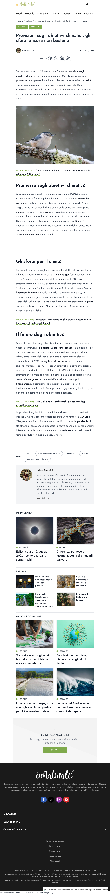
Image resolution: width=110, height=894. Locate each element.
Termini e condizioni (55, 840)
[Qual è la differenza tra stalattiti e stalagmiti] (66, 582)
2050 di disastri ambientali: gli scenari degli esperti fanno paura (51, 403)
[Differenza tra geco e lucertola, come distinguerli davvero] (75, 531)
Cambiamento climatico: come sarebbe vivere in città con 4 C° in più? (53, 172)
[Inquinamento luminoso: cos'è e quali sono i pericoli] (25, 582)
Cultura (55, 13)
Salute (77, 13)
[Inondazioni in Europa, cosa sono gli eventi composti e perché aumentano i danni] (35, 682)
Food (19, 13)
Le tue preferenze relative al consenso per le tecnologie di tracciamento (75, 889)
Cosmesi (66, 13)
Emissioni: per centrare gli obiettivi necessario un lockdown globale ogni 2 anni (53, 321)
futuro (85, 453)
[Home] (25, 4)
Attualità (27, 21)
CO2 (29, 453)
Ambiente (42, 13)
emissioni (71, 453)
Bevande (29, 13)
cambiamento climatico (49, 453)
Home (18, 21)
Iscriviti (55, 749)
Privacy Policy (55, 845)
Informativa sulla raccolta (10, 892)
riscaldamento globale (37, 459)
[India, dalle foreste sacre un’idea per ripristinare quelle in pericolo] (25, 599)
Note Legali (55, 860)
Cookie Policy (55, 850)
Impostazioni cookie (55, 855)
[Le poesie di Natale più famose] (66, 599)
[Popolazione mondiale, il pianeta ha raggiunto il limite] (75, 634)
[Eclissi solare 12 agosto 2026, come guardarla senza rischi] (35, 531)
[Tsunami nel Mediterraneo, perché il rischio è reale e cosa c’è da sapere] (75, 682)
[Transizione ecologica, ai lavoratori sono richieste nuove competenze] (35, 634)
